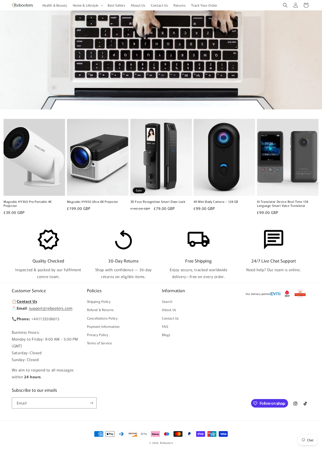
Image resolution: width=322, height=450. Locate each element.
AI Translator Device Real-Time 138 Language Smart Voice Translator (282, 204)
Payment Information (103, 326)
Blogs (166, 334)
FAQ (165, 326)
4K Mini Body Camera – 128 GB (216, 202)
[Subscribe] (91, 402)
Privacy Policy (97, 334)
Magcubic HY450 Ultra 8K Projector (92, 202)
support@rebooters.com (51, 308)
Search (167, 301)
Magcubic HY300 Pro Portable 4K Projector (28, 204)
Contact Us (170, 318)
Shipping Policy (99, 301)
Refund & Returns (100, 309)
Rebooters (166, 443)
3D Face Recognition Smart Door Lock (158, 202)
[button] (87, 5)
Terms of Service (99, 343)
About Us (169, 309)
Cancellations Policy (102, 318)
